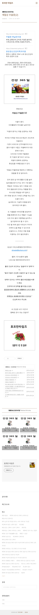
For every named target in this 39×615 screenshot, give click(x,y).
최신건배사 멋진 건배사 (9, 539)
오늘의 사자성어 (27, 570)
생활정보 (7, 367)
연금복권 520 (17, 566)
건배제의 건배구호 (19, 536)
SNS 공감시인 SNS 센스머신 (11, 563)
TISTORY (20, 612)
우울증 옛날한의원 (13, 37)
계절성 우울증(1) (9, 382)
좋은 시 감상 (23, 533)
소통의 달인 (27, 566)
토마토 (24, 527)
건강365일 (13, 367)
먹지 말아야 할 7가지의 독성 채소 (14, 384)
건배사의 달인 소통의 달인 (10, 524)
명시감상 (5, 515)
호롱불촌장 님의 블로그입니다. (12, 466)
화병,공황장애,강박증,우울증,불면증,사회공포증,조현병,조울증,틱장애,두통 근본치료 (19, 41)
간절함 (22, 524)
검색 (35, 587)
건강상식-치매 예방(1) (11, 377)
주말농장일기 (6, 566)
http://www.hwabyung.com (15, 34)
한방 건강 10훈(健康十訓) (10, 533)
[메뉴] (36, 3)
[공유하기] (10, 358)
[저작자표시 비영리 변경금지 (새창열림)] (26, 358)
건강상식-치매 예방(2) (11, 375)
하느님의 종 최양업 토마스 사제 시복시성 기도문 (16, 521)
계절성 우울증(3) (9, 379)
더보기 (3, 576)
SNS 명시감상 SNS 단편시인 (11, 573)
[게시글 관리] (12, 358)
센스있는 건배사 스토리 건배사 (11, 527)
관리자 (26, 612)
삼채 (23, 573)
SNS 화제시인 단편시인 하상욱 (26, 560)
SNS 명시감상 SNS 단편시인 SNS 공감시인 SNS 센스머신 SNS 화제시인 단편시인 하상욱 (19, 553)
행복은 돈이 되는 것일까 (30, 530)
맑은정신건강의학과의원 (16, 51)
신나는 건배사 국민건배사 (29, 563)
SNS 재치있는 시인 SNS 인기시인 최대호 (14, 548)
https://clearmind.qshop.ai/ (15, 48)
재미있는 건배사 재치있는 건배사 (12, 530)
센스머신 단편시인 (8, 518)
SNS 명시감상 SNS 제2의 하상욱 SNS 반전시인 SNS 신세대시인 (19, 544)
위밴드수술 (8, 370)
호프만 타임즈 (7, 3)
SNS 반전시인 (7, 536)
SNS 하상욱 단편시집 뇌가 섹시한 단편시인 (15, 557)
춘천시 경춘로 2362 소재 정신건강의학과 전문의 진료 (19, 55)
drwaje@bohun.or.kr (19, 250)
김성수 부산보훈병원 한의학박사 (11, 570)
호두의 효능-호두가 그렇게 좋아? (14, 372)
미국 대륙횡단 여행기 (8, 560)
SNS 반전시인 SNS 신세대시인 (19, 515)
